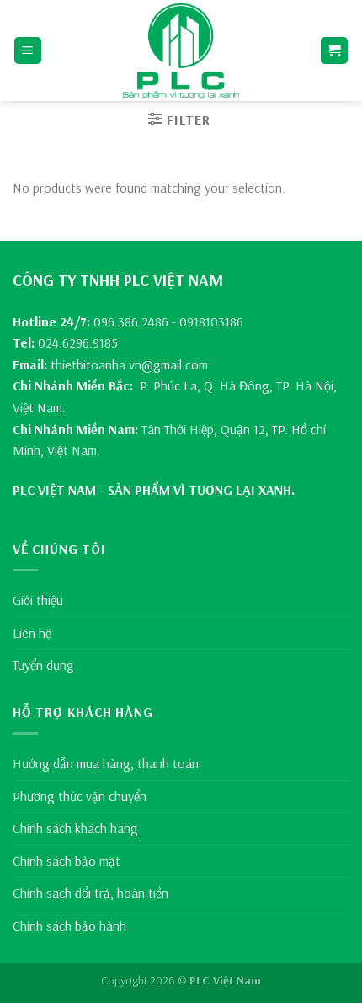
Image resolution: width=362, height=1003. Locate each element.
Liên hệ (32, 632)
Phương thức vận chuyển (79, 796)
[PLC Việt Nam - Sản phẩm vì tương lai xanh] (181, 50)
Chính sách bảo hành (69, 925)
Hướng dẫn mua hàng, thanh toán (106, 763)
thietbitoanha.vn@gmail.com (129, 364)
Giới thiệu (38, 600)
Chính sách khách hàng (75, 828)
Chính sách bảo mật (66, 860)
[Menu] (28, 51)
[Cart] (335, 51)
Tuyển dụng (43, 664)
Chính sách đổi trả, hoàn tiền (90, 892)
